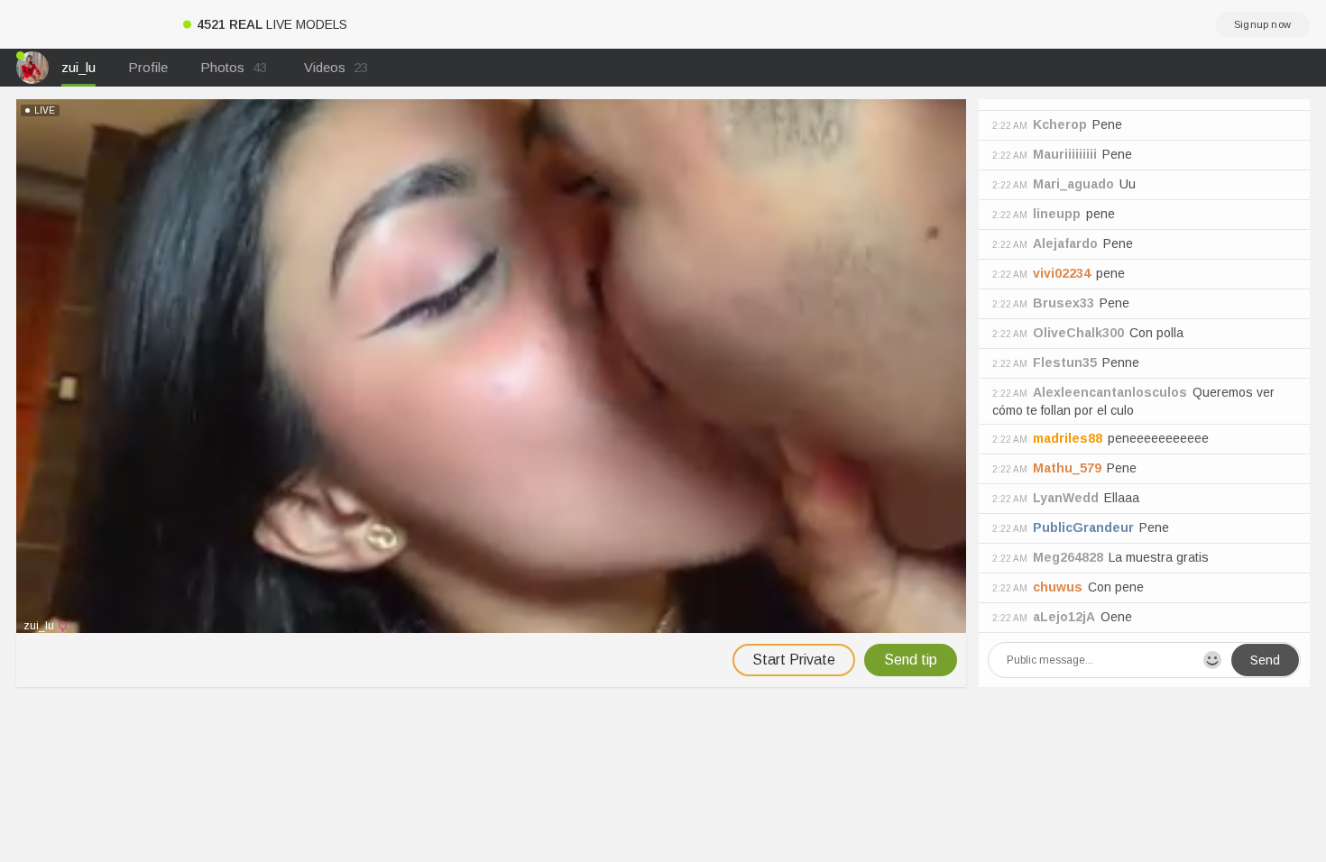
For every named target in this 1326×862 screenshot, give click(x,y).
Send (1265, 660)
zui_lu (78, 67)
